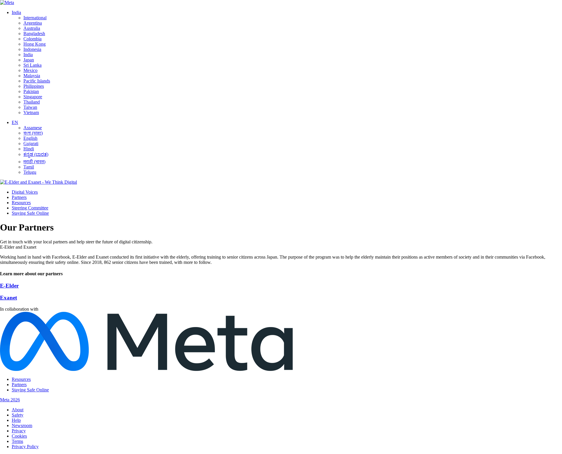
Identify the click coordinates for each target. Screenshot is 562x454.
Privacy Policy (25, 446)
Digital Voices (25, 192)
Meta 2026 (10, 399)
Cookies (19, 436)
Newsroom (22, 425)
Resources (21, 202)
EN (15, 122)
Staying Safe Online (30, 213)
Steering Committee (30, 207)
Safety (17, 414)
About (17, 409)
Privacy (19, 430)
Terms (17, 441)
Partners (19, 197)
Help (16, 420)
